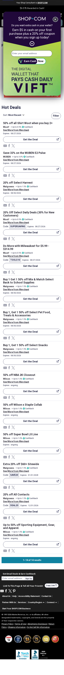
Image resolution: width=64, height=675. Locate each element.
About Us (6, 596)
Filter (56, 115)
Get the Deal (20, 140)
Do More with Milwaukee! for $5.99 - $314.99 (26, 247)
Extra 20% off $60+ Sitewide (21, 464)
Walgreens (8, 186)
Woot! (6, 127)
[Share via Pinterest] (14, 591)
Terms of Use (20, 624)
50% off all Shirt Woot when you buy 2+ (28, 123)
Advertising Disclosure (37, 624)
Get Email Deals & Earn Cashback (19, 574)
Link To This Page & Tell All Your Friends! (23, 585)
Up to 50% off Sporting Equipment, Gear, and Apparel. (29, 526)
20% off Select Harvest (18, 182)
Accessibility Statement (29, 596)
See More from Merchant (16, 130)
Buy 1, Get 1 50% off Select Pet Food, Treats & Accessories (27, 314)
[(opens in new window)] (40, 655)
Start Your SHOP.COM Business (16, 609)
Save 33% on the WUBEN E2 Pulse (24, 152)
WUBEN (7, 157)
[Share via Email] (48, 95)
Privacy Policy (7, 624)
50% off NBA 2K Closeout (19, 374)
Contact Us (46, 596)
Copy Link (51, 585)
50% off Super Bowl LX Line (20, 434)
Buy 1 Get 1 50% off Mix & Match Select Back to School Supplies (28, 281)
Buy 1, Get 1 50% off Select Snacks (25, 345)
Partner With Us (9, 602)
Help (14, 596)
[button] (37, 602)
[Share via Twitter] (13, 146)
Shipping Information (17, 627)
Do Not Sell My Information (38, 627)
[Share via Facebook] (9, 146)
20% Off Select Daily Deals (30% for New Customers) (28, 214)
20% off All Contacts (16, 494)
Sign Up (28, 578)
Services (22, 602)
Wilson (6, 379)
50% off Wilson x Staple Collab (22, 404)
